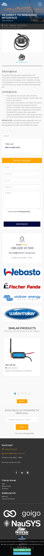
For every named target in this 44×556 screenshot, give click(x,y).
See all (22, 401)
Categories (13, 25)
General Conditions (8, 499)
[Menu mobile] (40, 4)
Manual (6, 136)
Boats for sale (6, 486)
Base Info (5, 496)
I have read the (18, 211)
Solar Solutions (22, 25)
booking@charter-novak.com (15, 453)
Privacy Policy (22, 553)
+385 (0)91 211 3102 (11, 449)
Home (6, 25)
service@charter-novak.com (22, 253)
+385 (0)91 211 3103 (22, 248)
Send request (22, 224)
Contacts (5, 488)
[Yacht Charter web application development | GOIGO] (22, 512)
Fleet (3, 484)
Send (22, 427)
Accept (22, 550)
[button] (15, 393)
